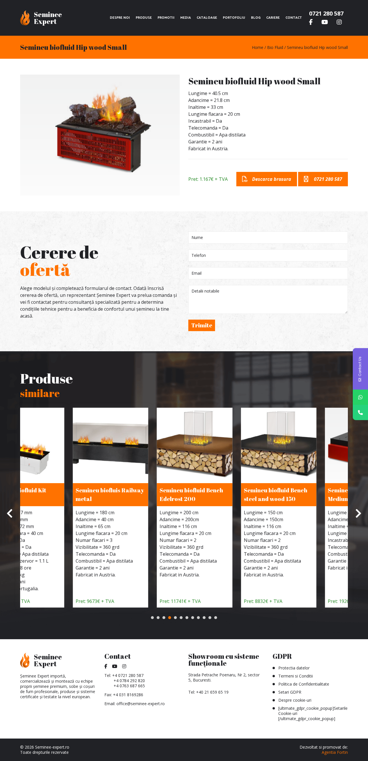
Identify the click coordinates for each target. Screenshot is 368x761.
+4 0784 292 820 (129, 680)
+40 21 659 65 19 (212, 692)
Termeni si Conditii (295, 676)
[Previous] (10, 513)
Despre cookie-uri (294, 700)
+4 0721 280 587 (127, 675)
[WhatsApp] (360, 397)
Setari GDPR (289, 692)
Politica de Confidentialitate (303, 684)
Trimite (201, 325)
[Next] (358, 513)
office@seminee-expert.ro (140, 703)
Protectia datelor (294, 668)
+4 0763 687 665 (129, 685)
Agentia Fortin (335, 752)
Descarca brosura (271, 179)
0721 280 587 (326, 13)
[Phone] (360, 412)
